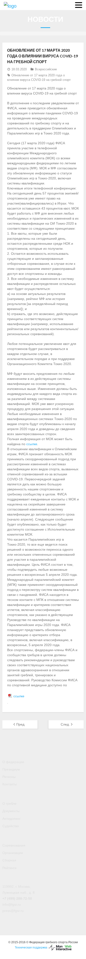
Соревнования (13, 845)
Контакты (9, 784)
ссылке (31, 444)
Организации (12, 853)
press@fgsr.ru (13, 911)
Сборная (9, 860)
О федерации (13, 762)
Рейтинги (9, 868)
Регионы (9, 777)
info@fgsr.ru (11, 904)
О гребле (9, 803)
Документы (11, 811)
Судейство (10, 826)
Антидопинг (11, 818)
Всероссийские (46, 69)
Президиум (11, 769)
